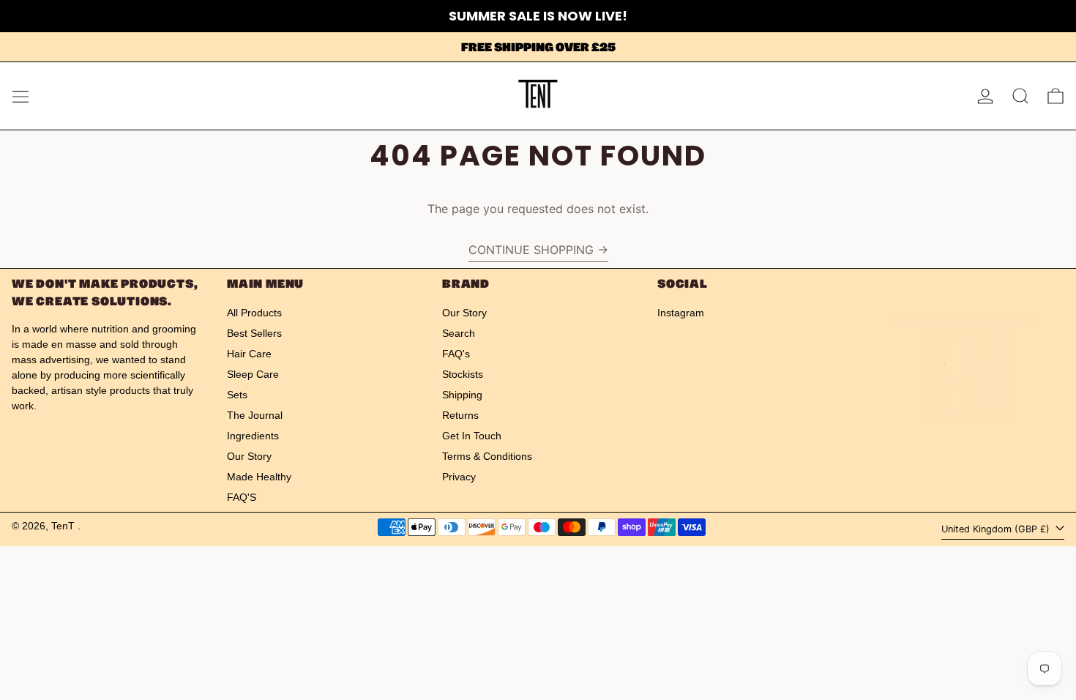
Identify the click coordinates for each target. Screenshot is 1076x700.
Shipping (462, 395)
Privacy (459, 477)
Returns (460, 415)
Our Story (249, 456)
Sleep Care (253, 374)
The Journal (255, 415)
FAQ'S (241, 497)
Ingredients (253, 436)
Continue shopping (531, 249)
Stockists (462, 374)
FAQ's (456, 354)
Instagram (680, 313)
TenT (64, 526)
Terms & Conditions (487, 456)
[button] (1020, 96)
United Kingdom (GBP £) (997, 529)
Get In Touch (471, 436)
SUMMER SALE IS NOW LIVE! (538, 16)
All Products (254, 313)
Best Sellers (254, 333)
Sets (237, 395)
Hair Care (249, 354)
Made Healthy (259, 477)
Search (458, 333)
